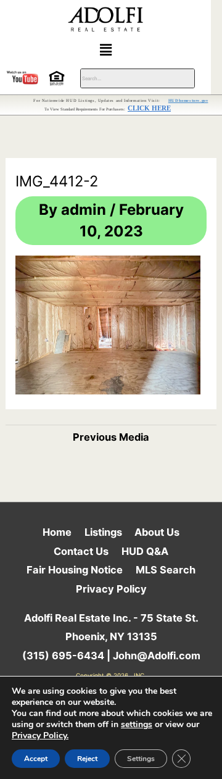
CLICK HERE (149, 108)
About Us (156, 532)
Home (57, 532)
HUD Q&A (144, 551)
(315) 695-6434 (63, 655)
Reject (87, 759)
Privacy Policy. (40, 735)
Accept (35, 759)
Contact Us (81, 551)
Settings (141, 759)
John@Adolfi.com (156, 655)
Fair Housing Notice (75, 570)
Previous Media (111, 437)
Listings (103, 532)
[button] (105, 49)
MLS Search (165, 570)
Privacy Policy (111, 589)
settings (136, 724)
